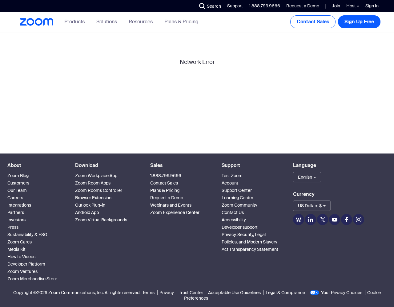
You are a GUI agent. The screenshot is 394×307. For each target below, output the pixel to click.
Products (74, 21)
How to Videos (21, 256)
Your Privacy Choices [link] (341, 292)
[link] (181, 22)
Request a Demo (302, 6)
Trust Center (191, 292)
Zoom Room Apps (93, 183)
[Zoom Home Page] (36, 22)
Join (336, 6)
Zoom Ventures (22, 271)
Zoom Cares (19, 242)
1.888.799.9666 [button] (264, 6)
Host (351, 6)
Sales (156, 165)
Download (86, 165)
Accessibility (234, 220)
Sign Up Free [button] (359, 21)
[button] (210, 6)
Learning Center (237, 197)
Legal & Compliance (285, 292)
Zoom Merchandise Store (32, 279)
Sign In (372, 6)
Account (230, 183)
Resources (141, 21)
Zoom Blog (18, 175)
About (14, 165)
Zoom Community (239, 205)
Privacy (166, 292)
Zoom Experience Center (174, 212)
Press (12, 227)
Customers (18, 183)
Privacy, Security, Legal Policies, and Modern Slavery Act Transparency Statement (250, 242)
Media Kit (16, 249)
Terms (148, 292)
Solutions (106, 21)
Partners (15, 212)
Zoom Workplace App (96, 175)
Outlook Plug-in (90, 205)
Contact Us (233, 212)
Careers (15, 197)
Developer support (240, 227)
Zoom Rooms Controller (98, 190)
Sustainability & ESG (27, 234)
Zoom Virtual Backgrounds (101, 220)
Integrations (19, 205)
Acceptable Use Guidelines (234, 292)
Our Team (17, 190)
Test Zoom (232, 175)
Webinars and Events (170, 205)
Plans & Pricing (181, 22)
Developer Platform (26, 264)
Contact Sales (313, 21)
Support (235, 6)
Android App (87, 212)
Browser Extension (93, 197)
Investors (16, 220)
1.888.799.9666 (165, 175)
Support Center (237, 190)
